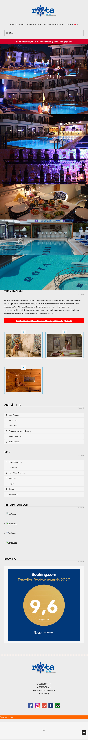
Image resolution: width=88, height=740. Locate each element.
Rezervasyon (13, 494)
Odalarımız (13, 468)
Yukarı (80, 294)
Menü (11, 33)
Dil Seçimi (70, 24)
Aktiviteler (12, 478)
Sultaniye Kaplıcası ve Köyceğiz (20, 431)
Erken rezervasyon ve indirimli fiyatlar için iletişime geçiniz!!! (44, 42)
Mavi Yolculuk (14, 415)
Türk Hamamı (14, 442)
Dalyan (11, 484)
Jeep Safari (13, 426)
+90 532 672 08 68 (35, 24)
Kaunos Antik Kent (15, 436)
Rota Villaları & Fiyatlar (17, 473)
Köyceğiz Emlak (44, 698)
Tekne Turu (13, 420)
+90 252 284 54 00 (18, 24)
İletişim (11, 489)
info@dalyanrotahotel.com (55, 24)
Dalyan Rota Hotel (15, 462)
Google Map (44, 693)
